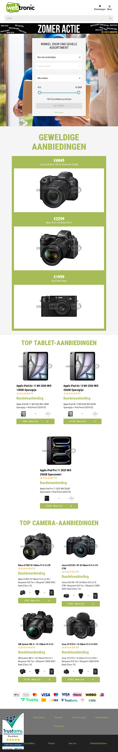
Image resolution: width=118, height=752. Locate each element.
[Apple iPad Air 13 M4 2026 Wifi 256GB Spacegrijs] (82, 380)
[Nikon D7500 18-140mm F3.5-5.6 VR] (37, 560)
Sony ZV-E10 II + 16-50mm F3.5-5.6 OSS (80, 644)
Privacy (51, 743)
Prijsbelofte (59, 726)
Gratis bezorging (79, 717)
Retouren (59, 717)
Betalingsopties (102, 717)
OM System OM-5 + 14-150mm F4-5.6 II (35, 644)
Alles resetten (59, 112)
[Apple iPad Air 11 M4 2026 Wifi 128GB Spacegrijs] (35, 380)
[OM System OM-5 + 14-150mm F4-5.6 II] (37, 639)
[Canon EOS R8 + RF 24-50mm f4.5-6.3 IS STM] (81, 560)
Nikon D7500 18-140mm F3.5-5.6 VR (34, 565)
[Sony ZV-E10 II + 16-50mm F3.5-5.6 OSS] (81, 639)
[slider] (39, 92)
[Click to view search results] (110, 19)
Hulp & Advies (39, 717)
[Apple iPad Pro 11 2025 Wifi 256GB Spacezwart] (59, 464)
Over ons (72, 743)
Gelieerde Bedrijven (98, 743)
